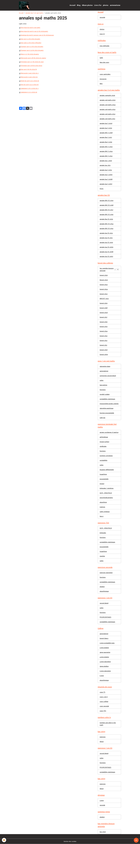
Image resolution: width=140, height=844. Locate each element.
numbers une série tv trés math (108, 723)
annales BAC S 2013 (106, 156)
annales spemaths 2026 (107, 95)
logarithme (103, 474)
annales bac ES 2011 (106, 237)
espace (102, 483)
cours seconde (104, 706)
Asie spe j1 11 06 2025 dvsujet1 (30, 38)
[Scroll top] (136, 840)
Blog (78, 5)
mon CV (102, 33)
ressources (103, 78)
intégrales (103, 532)
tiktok (102, 741)
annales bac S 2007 (106, 183)
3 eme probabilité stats (107, 643)
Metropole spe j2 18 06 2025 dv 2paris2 (33, 57)
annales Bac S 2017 (106, 137)
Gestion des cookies (70, 841)
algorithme (103, 502)
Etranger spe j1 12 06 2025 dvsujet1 (31, 46)
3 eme (102, 800)
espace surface (104, 441)
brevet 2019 (103, 303)
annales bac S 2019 (106, 128)
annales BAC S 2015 (106, 146)
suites (101, 380)
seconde (102, 17)
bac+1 (101, 516)
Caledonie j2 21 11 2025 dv (28, 92)
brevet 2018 (103, 307)
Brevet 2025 (104, 279)
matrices (102, 506)
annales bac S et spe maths (34, 13)
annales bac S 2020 (106, 123)
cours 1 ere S (104, 696)
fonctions (103, 389)
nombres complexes (106, 455)
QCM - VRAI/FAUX (106, 492)
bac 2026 (103, 831)
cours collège (104, 701)
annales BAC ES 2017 (106, 209)
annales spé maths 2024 (107, 104)
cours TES (103, 710)
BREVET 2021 (104, 298)
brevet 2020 (104, 312)
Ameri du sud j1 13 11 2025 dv (29, 80)
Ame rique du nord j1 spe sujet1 (30, 27)
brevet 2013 (103, 335)
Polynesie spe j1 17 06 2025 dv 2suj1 (32, 61)
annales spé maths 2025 (107, 100)
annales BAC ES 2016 (106, 214)
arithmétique (104, 437)
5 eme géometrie (105, 670)
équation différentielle (107, 469)
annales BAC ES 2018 (106, 205)
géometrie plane (105, 366)
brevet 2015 (103, 326)
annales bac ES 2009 (106, 247)
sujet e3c (102, 417)
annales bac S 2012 (106, 170)
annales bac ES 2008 (106, 251)
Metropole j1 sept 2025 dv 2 (29, 73)
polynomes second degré (108, 375)
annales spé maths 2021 (107, 118)
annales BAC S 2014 (106, 151)
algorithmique (104, 591)
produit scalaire (105, 394)
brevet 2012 (103, 340)
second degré (104, 603)
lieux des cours (104, 62)
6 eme (102, 675)
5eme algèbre (104, 666)
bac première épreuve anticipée (107, 269)
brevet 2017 (103, 317)
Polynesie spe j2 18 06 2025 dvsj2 (31, 65)
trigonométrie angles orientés (109, 403)
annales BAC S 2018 (106, 132)
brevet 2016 (103, 321)
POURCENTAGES (105, 617)
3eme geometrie (105, 652)
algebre (102, 586)
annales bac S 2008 (106, 179)
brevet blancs (104, 638)
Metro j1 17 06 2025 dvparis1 (29, 54)
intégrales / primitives (107, 488)
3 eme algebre (104, 647)
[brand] (24, 5)
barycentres (103, 385)
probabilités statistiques (107, 399)
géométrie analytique (106, 408)
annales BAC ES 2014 (106, 223)
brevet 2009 (104, 354)
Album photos (87, 5)
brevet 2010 (104, 349)
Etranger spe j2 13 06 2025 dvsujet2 (32, 50)
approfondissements (106, 497)
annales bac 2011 (105, 165)
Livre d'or (97, 5)
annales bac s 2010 (106, 160)
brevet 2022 (104, 293)
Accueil (72, 5)
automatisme (115, 5)
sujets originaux (105, 511)
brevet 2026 (104, 275)
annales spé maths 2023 (107, 109)
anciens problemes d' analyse (109, 432)
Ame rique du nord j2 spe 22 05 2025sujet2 (34, 31)
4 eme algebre (104, 657)
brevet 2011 (103, 345)
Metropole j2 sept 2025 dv (29, 77)
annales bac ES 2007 (106, 256)
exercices (103, 736)
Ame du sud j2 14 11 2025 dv (29, 84)
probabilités (103, 460)
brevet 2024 (104, 289)
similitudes (103, 446)
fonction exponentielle (107, 412)
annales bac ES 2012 (106, 233)
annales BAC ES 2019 (106, 200)
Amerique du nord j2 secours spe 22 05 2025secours (37, 35)
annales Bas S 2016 (106, 142)
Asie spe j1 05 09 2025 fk (28, 69)
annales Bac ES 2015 (106, 219)
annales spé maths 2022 (107, 114)
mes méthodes (104, 45)
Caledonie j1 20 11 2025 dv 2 (29, 88)
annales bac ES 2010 (106, 242)
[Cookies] (4, 840)
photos (105, 5)
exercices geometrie (106, 572)
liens (101, 83)
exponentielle (104, 478)
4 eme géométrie (105, 661)
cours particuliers (105, 74)
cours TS (102, 692)
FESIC (102, 188)
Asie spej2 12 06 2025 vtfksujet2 (30, 42)
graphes (102, 556)
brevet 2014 (103, 331)
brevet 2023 (104, 284)
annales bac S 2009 (106, 174)
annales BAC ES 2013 (106, 228)
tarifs (101, 57)
